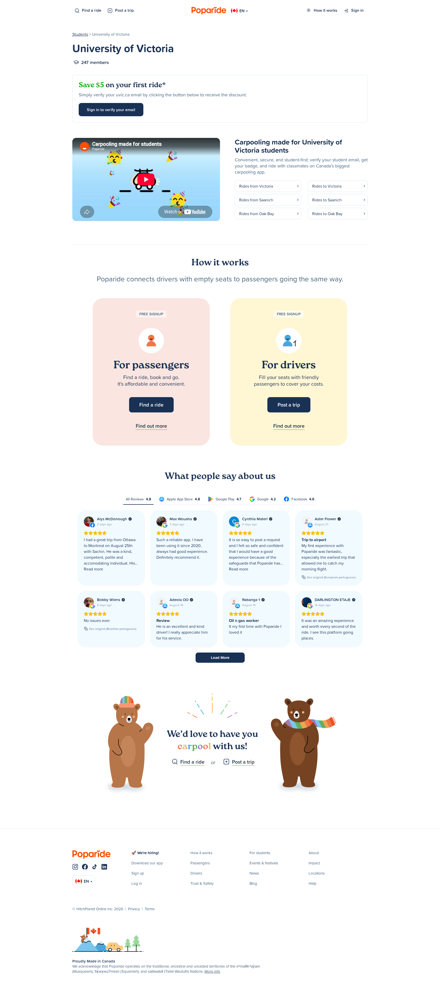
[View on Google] (161, 521)
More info (212, 971)
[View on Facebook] (89, 521)
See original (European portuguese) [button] (331, 577)
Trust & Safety (201, 883)
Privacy (134, 909)
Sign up (137, 873)
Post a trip (124, 10)
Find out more (151, 426)
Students (80, 34)
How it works (325, 10)
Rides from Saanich (256, 200)
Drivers (196, 873)
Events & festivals (264, 863)
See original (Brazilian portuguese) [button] (112, 629)
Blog (253, 883)
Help (313, 883)
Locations (317, 873)
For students (260, 852)
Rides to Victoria (326, 186)
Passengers (200, 863)
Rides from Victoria (256, 186)
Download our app (147, 863)
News (254, 873)
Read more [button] (93, 569)
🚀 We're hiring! (145, 852)
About (314, 852)
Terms (150, 909)
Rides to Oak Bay (327, 213)
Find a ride (91, 10)
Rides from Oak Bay (256, 213)
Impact (314, 863)
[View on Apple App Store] (306, 521)
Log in (136, 883)
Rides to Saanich (327, 200)
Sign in (357, 10)
